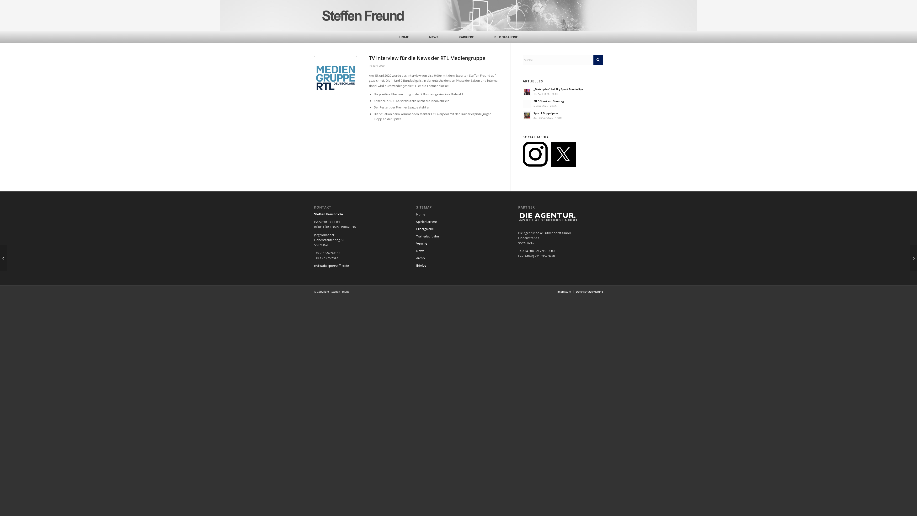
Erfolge (421, 265)
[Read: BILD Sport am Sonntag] (527, 104)
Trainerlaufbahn (427, 236)
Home (420, 214)
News (420, 251)
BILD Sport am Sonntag (548, 101)
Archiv (420, 258)
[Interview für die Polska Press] (3, 258)
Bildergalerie (425, 229)
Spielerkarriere (426, 222)
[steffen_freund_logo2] (367, 15)
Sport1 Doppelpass (545, 113)
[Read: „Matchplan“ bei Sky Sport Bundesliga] (527, 92)
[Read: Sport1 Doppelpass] (527, 116)
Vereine (421, 243)
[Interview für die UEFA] (913, 258)
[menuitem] (404, 37)
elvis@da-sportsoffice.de (331, 265)
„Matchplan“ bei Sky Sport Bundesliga (558, 89)
